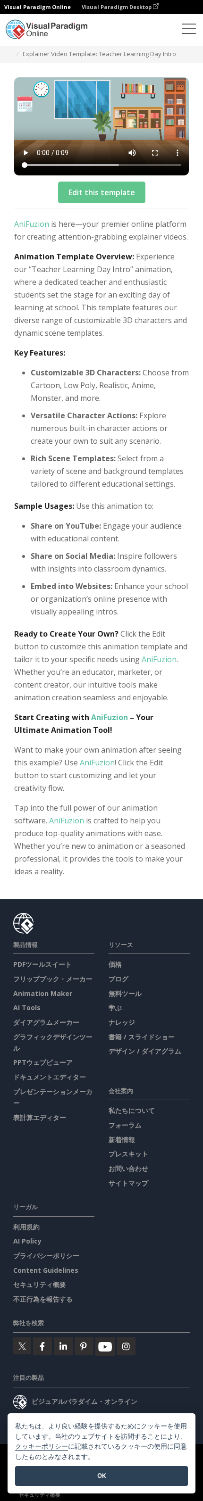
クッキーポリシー (41, 1446)
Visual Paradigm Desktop (117, 6)
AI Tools (27, 1007)
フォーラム (125, 1124)
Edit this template (101, 192)
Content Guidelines (45, 1270)
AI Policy (27, 1240)
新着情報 (122, 1139)
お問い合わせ (128, 1168)
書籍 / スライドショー (142, 1036)
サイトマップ (128, 1182)
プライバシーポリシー (46, 1255)
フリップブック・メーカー (53, 978)
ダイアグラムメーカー (46, 1022)
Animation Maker (42, 993)
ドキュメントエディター (49, 1076)
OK (101, 1475)
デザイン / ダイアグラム (145, 1050)
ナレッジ (122, 1022)
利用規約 (26, 1226)
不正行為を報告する (43, 1298)
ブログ (118, 978)
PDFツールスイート (42, 964)
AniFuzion (31, 224)
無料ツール (125, 993)
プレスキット (128, 1153)
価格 (115, 964)
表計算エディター (39, 1117)
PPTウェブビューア (43, 1062)
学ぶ (115, 1007)
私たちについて (132, 1110)
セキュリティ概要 (39, 1284)
